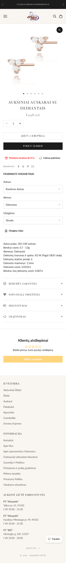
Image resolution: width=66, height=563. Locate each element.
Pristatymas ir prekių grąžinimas (19, 468)
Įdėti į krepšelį (33, 136)
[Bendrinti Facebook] (18, 166)
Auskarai (7, 401)
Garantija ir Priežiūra (13, 462)
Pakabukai (8, 406)
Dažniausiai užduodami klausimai (20, 457)
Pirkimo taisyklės (11, 473)
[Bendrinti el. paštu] (32, 166)
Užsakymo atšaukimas (14, 484)
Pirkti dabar (33, 146)
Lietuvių (31, 548)
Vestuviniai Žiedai (12, 390)
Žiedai (6, 395)
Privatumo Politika (12, 479)
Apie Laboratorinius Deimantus (19, 451)
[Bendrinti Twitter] (23, 166)
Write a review (33, 359)
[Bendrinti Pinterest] (28, 166)
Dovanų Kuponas (12, 423)
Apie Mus (8, 445)
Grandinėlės (9, 418)
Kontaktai (8, 440)
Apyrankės (8, 412)
